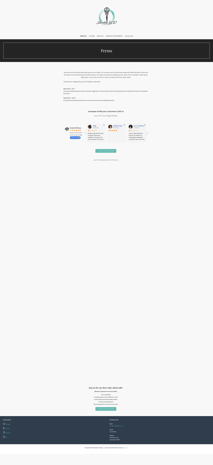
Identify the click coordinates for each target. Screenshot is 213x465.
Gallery (92, 36)
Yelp (6, 437)
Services (83, 36)
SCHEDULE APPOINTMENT (114, 36)
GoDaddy (126, 447)
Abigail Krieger (117, 126)
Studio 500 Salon (75, 128)
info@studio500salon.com (116, 426)
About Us (100, 36)
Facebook (6, 428)
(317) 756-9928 (129, 36)
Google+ (8, 424)
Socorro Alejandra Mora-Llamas (139, 126)
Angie (94, 126)
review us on (74, 137)
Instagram (7, 432)
